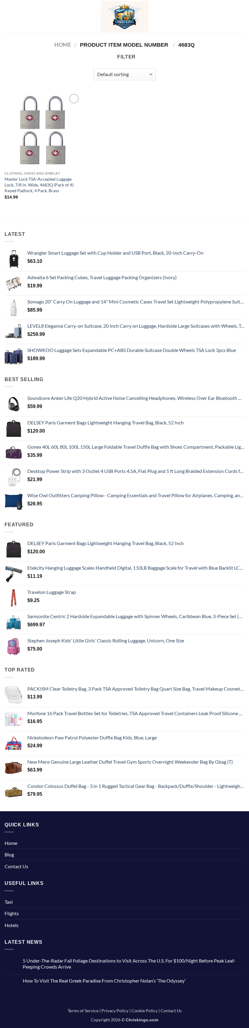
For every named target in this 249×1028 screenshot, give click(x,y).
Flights (12, 913)
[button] (8, 16)
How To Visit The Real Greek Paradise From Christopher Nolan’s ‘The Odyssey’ (104, 980)
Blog (9, 854)
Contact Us (16, 866)
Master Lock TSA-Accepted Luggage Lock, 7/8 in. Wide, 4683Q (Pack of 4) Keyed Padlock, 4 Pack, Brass (39, 184)
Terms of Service (83, 1010)
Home (62, 44)
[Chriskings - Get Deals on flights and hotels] (125, 17)
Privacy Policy (114, 1010)
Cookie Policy (144, 1010)
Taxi (9, 902)
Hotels (12, 925)
